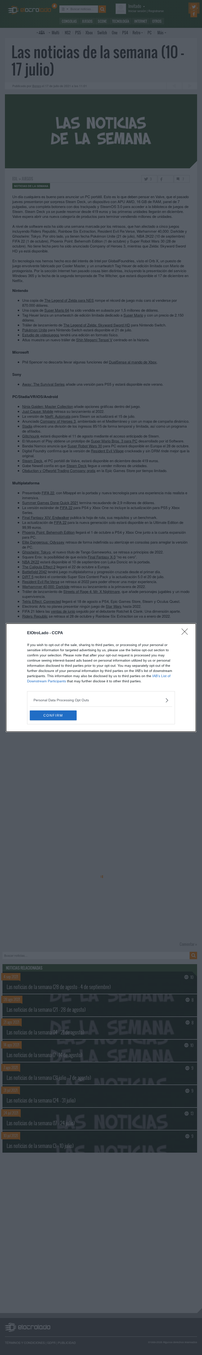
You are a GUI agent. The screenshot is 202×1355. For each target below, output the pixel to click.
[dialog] (101, 678)
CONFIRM (53, 715)
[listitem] (101, 700)
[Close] (186, 633)
